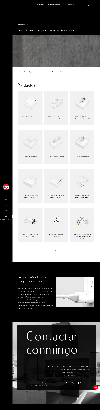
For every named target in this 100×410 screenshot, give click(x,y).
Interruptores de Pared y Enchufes (52, 72)
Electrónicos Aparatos (28, 72)
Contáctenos (69, 5)
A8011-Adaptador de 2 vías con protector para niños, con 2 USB (82, 236)
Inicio (19, 24)
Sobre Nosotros (54, 5)
